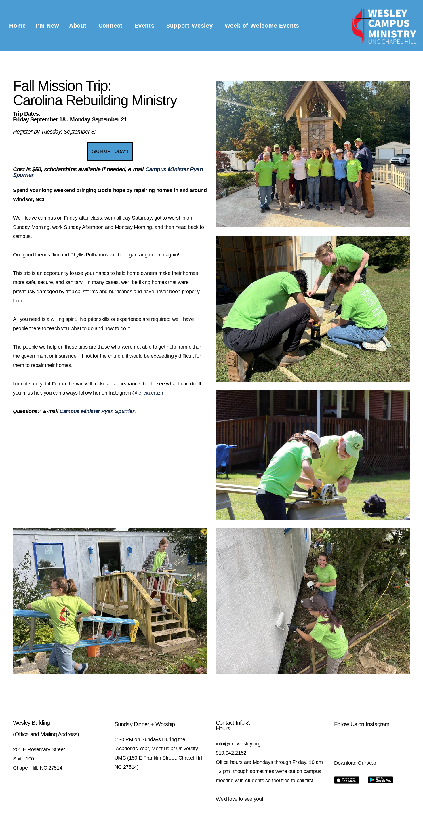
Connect (111, 25)
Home (17, 25)
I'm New (47, 25)
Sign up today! (110, 151)
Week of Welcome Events (262, 25)
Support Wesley (190, 25)
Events (145, 25)
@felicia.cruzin (148, 393)
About (79, 25)
